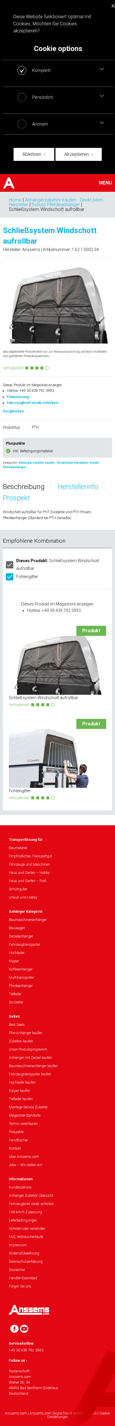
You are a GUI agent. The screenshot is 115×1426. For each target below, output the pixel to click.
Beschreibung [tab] (24, 487)
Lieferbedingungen (23, 1220)
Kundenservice (20, 1187)
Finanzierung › (19, 397)
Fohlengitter (27, 576)
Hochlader (16, 953)
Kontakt (15, 1148)
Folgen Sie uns (20, 1286)
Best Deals (17, 1025)
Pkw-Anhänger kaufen (25, 1033)
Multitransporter (21, 978)
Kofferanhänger (20, 969)
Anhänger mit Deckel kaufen (30, 1058)
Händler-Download (23, 1278)
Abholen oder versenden (27, 1229)
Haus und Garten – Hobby (29, 873)
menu (105, 183)
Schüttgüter (18, 889)
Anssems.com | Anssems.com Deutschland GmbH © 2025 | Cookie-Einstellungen (57, 1415)
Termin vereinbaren (23, 1124)
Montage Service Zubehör (28, 1107)
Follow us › (18, 1361)
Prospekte (16, 1132)
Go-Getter (16, 1002)
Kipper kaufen (19, 1091)
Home (15, 200)
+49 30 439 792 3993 (26, 1350)
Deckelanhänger (21, 936)
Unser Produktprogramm (28, 1049)
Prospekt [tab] (16, 498)
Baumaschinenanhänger (28, 920)
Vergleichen (13, 411)
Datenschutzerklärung (26, 1262)
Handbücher (18, 1140)
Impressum (18, 1245)
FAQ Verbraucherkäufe (26, 1237)
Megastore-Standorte (24, 1115)
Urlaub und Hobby (23, 897)
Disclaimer (17, 1270)
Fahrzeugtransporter (24, 945)
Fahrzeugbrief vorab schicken (31, 1204)
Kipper (14, 961)
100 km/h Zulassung (25, 1212)
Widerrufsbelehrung (24, 1253)
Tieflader (15, 994)
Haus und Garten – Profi (27, 881)
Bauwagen (17, 928)
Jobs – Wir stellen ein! (25, 1165)
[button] (102, 69)
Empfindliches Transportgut (30, 856)
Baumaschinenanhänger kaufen (33, 1066)
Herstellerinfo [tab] (78, 487)
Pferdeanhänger (21, 986)
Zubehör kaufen (21, 1041)
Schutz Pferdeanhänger (56, 204)
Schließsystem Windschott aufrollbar (57, 564)
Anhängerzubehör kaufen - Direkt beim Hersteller (53, 462)
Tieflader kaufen (21, 1099)
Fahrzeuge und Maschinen (29, 864)
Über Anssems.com (24, 1157)
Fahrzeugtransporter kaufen (30, 1074)
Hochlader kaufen (22, 1082)
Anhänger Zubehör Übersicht (31, 1196)
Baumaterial (18, 848)
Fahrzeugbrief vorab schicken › (33, 403)
